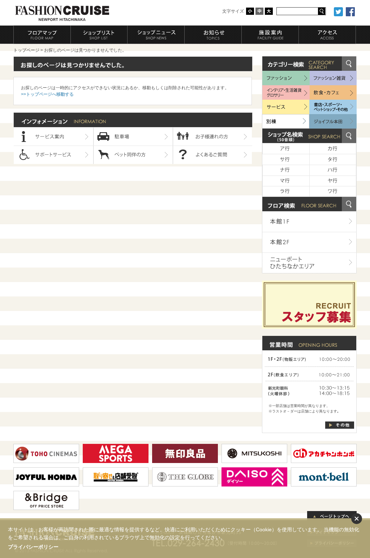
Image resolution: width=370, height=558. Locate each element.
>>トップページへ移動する (47, 94)
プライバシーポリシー (33, 547)
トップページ (26, 50)
